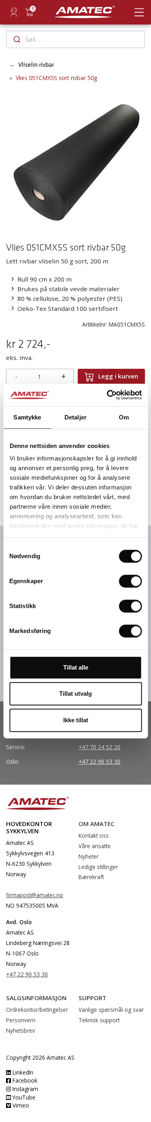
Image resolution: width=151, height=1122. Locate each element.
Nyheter (89, 856)
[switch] (130, 581)
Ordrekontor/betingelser (37, 1009)
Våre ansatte (95, 846)
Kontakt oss (94, 835)
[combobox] (75, 39)
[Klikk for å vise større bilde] (75, 158)
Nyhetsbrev (20, 1030)
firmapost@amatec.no (34, 895)
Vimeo (20, 1105)
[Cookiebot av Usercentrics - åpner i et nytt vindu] (107, 395)
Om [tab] (124, 417)
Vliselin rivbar (36, 65)
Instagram (24, 1089)
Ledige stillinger (98, 867)
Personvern (20, 1020)
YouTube (23, 1097)
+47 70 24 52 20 (99, 747)
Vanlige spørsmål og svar (111, 1009)
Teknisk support (99, 1020)
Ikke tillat (75, 720)
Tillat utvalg (75, 693)
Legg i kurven (118, 376)
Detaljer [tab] (75, 417)
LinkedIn (22, 1072)
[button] (12, 159)
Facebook (24, 1080)
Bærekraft (91, 877)
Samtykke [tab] (27, 417)
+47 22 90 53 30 (99, 761)
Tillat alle (75, 667)
